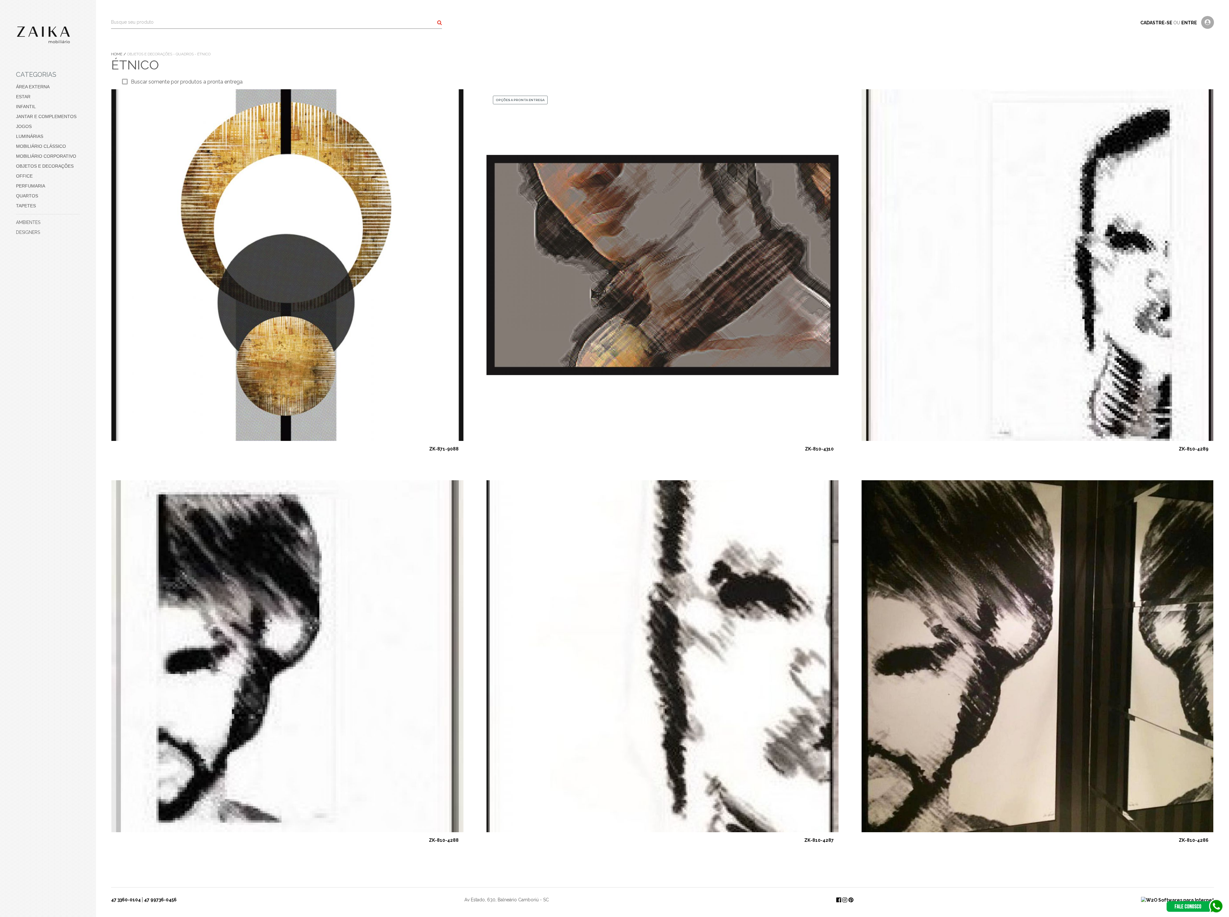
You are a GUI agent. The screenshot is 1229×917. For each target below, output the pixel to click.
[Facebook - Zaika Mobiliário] (839, 900)
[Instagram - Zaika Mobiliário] (845, 900)
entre (1189, 22)
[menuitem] (48, 87)
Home (117, 54)
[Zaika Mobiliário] (48, 35)
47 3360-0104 (126, 899)
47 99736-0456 (160, 899)
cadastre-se (1156, 22)
